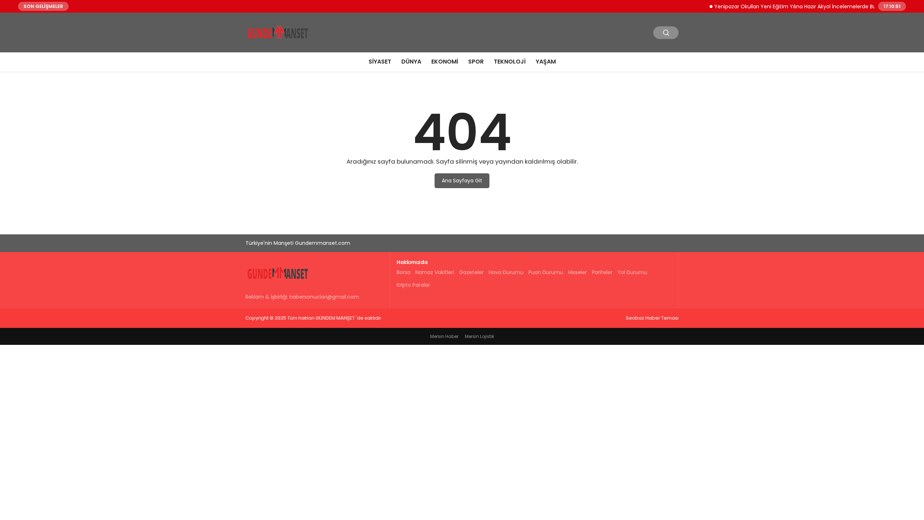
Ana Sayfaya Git (462, 180)
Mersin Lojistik (479, 336)
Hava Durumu (506, 272)
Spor (476, 61)
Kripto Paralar (413, 285)
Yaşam (546, 61)
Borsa (403, 272)
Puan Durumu (545, 272)
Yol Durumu (632, 272)
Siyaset (380, 61)
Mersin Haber (444, 336)
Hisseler (577, 272)
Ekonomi (444, 61)
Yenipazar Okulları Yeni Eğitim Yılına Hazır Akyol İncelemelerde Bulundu (795, 6)
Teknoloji (510, 61)
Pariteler (602, 272)
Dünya (411, 61)
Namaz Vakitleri (434, 272)
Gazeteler (471, 272)
